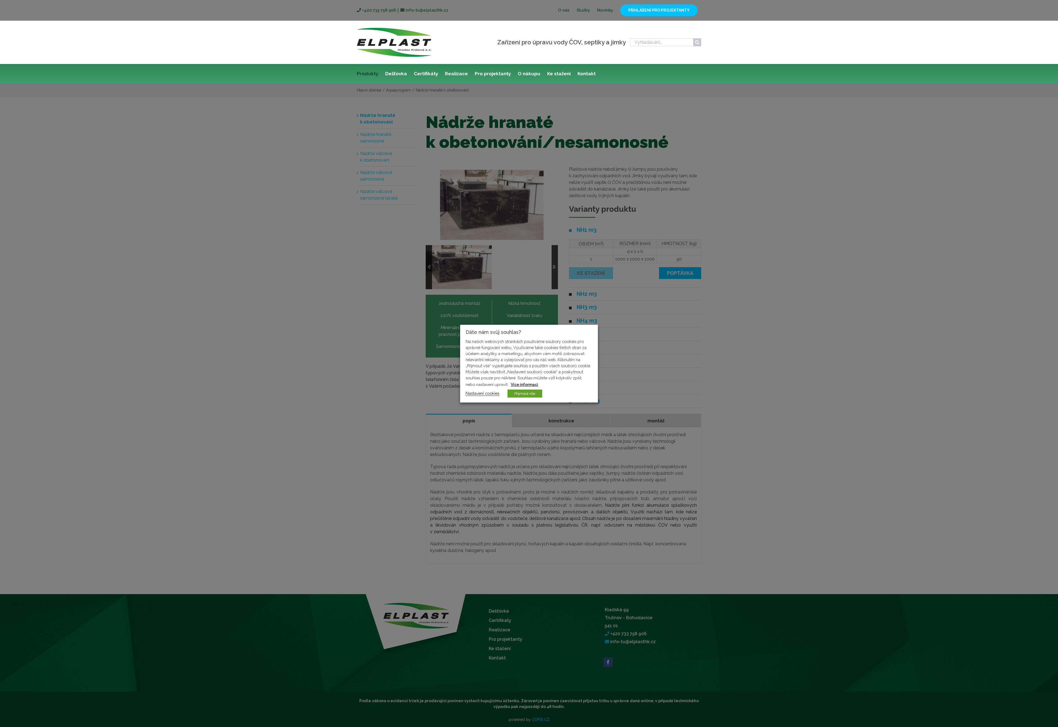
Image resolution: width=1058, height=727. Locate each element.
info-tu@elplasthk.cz (426, 10)
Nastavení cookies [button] (482, 393)
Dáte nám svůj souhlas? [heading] (493, 332)
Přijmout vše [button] (524, 393)
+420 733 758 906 (378, 10)
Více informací (524, 384)
